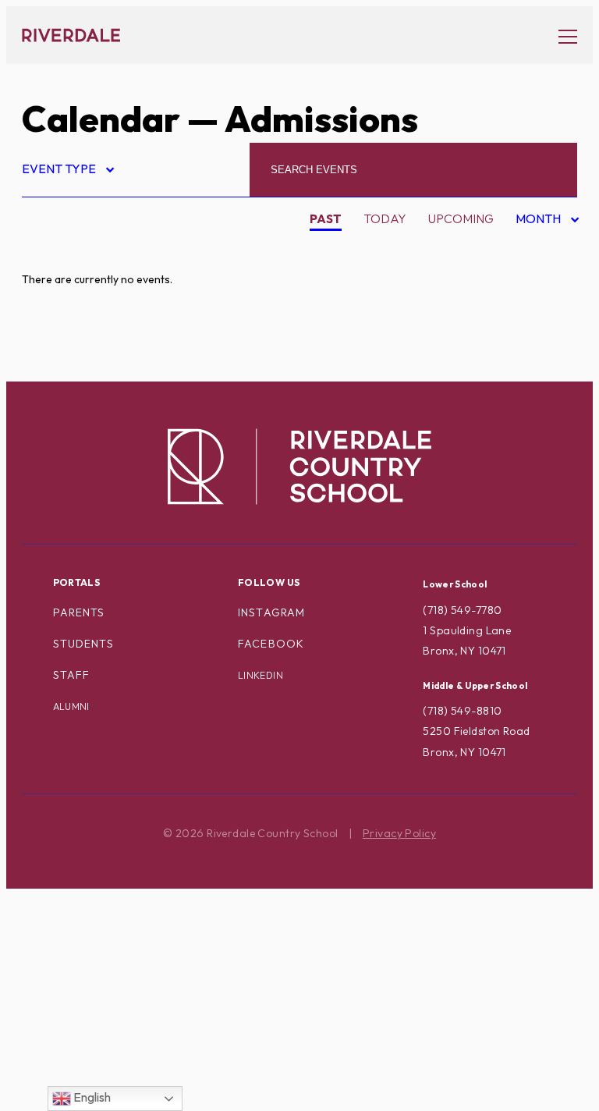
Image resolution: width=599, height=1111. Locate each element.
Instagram (271, 612)
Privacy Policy (399, 833)
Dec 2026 (534, 348)
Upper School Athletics (114, 1038)
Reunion (62, 891)
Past (326, 218)
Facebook (271, 644)
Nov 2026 (534, 323)
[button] (560, 35)
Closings (64, 348)
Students (83, 644)
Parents (79, 612)
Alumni (71, 706)
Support (62, 989)
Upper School (81, 1014)
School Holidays (91, 915)
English (91, 1097)
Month (540, 221)
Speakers (65, 940)
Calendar (101, 118)
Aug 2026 (534, 249)
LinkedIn (260, 675)
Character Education (109, 323)
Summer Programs (95, 964)
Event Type (67, 171)
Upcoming (461, 218)
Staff (71, 675)
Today (384, 218)
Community (72, 372)
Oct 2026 (534, 299)
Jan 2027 (533, 373)
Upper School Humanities (118, 1063)
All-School (74, 249)
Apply (54, 299)
